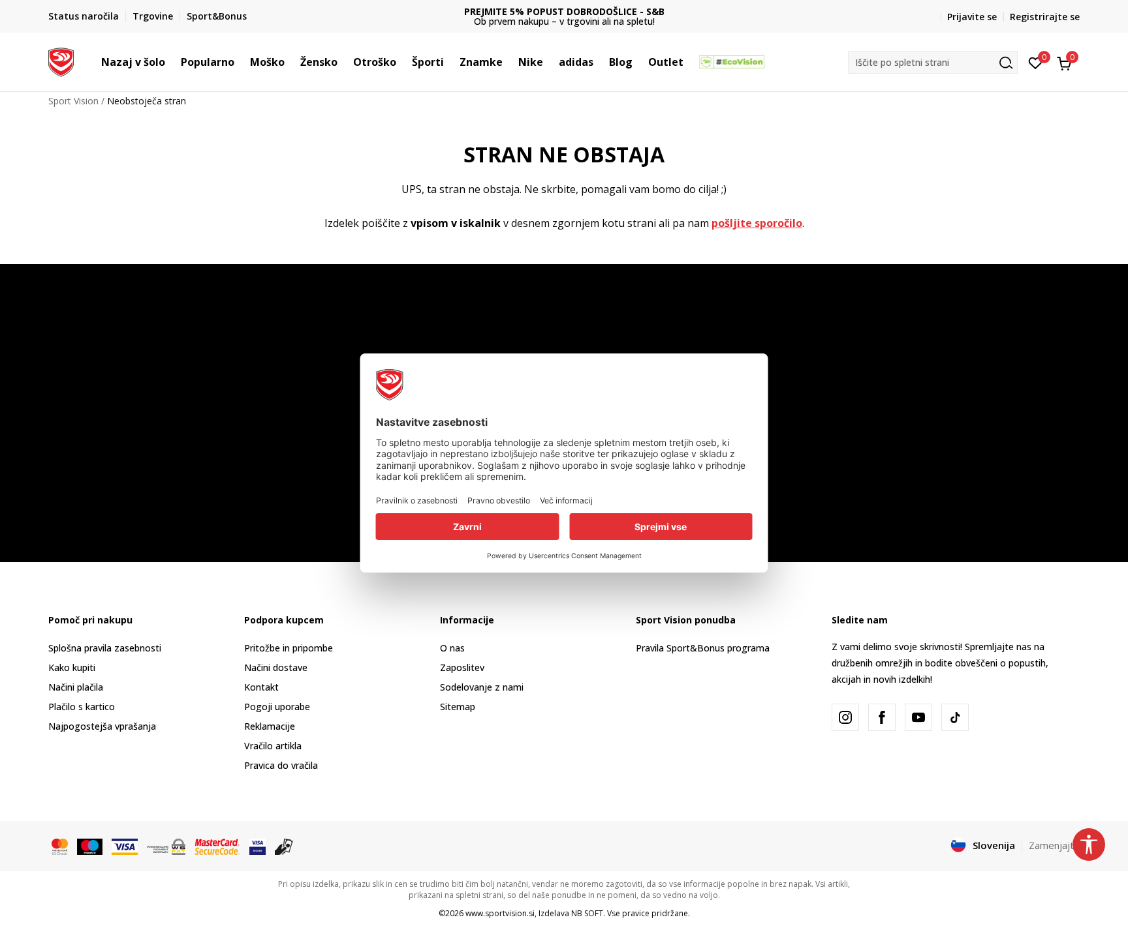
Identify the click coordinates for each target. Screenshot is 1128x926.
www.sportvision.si (500, 913)
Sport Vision (73, 101)
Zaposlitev (462, 667)
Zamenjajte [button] (1054, 845)
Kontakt (261, 687)
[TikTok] (955, 717)
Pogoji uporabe (277, 706)
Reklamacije (269, 726)
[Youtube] (918, 717)
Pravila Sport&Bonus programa (703, 648)
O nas (452, 648)
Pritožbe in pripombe (288, 648)
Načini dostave (275, 667)
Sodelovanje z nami (482, 687)
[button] (172, 62)
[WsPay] (166, 846)
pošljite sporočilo (757, 223)
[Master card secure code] (217, 846)
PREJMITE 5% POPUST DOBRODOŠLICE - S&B (564, 11)
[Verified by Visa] (257, 846)
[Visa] (125, 846)
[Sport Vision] (61, 60)
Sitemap (457, 706)
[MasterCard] (60, 846)
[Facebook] (882, 717)
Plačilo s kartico (81, 706)
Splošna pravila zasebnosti (104, 648)
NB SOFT (587, 913)
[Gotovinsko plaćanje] (284, 846)
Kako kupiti (71, 667)
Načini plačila (75, 687)
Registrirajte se (1045, 16)
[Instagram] (845, 717)
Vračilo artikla (273, 745)
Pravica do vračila (281, 765)
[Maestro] (89, 846)
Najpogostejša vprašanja (102, 726)
